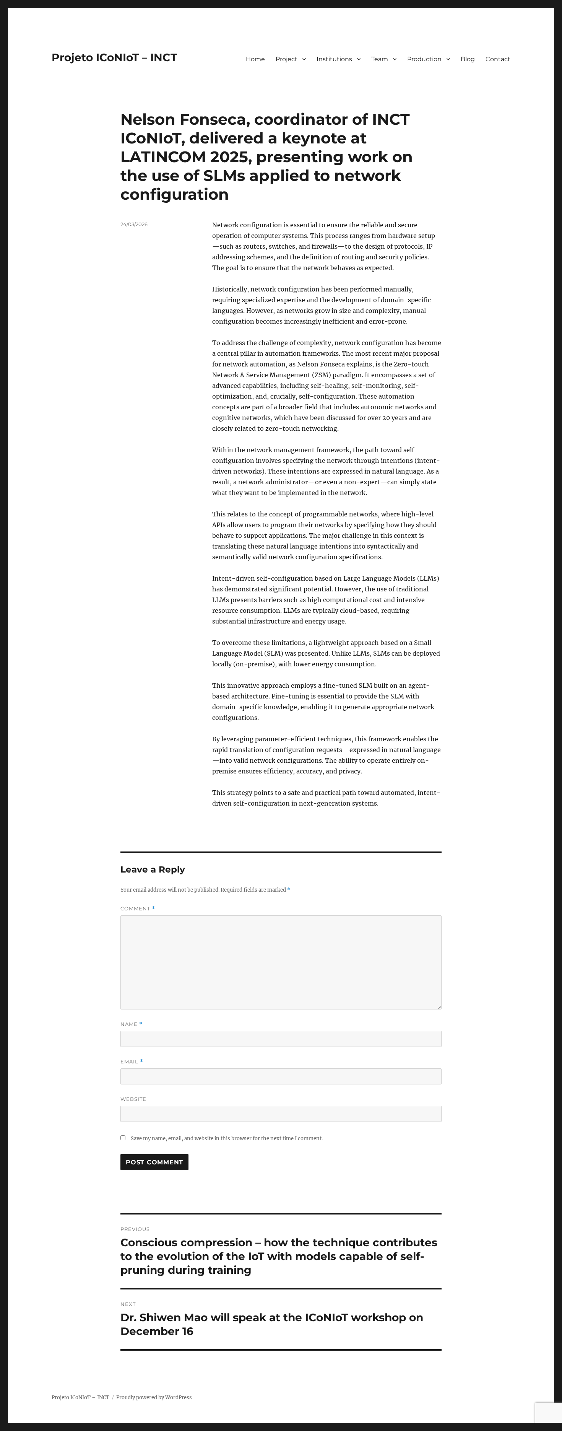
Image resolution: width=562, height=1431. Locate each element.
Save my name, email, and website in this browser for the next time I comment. (227, 1138)
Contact (498, 59)
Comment (137, 908)
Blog (468, 59)
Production (424, 59)
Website (133, 1099)
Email (131, 1061)
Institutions (334, 59)
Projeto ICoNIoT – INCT (114, 57)
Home (255, 59)
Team (379, 59)
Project (286, 59)
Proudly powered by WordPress (154, 1397)
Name (131, 1024)
